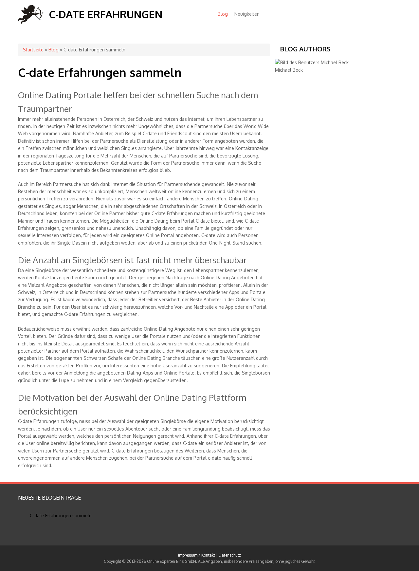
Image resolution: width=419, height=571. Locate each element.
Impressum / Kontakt (196, 555)
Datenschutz (230, 555)
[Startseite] (31, 22)
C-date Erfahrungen (105, 14)
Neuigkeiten (247, 14)
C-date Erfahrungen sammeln (61, 515)
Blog (223, 14)
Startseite (33, 49)
